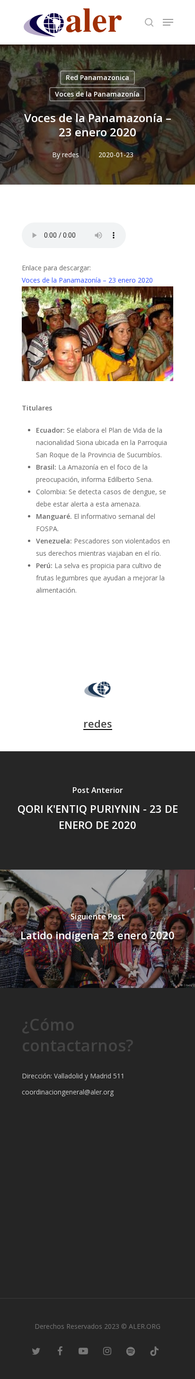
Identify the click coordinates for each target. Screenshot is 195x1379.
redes (70, 154)
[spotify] (131, 1350)
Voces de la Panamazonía (97, 93)
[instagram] (107, 1350)
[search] (149, 22)
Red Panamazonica (97, 77)
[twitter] (36, 1350)
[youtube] (83, 1350)
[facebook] (60, 1350)
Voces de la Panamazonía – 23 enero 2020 (87, 280)
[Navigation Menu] (168, 22)
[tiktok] (154, 1350)
